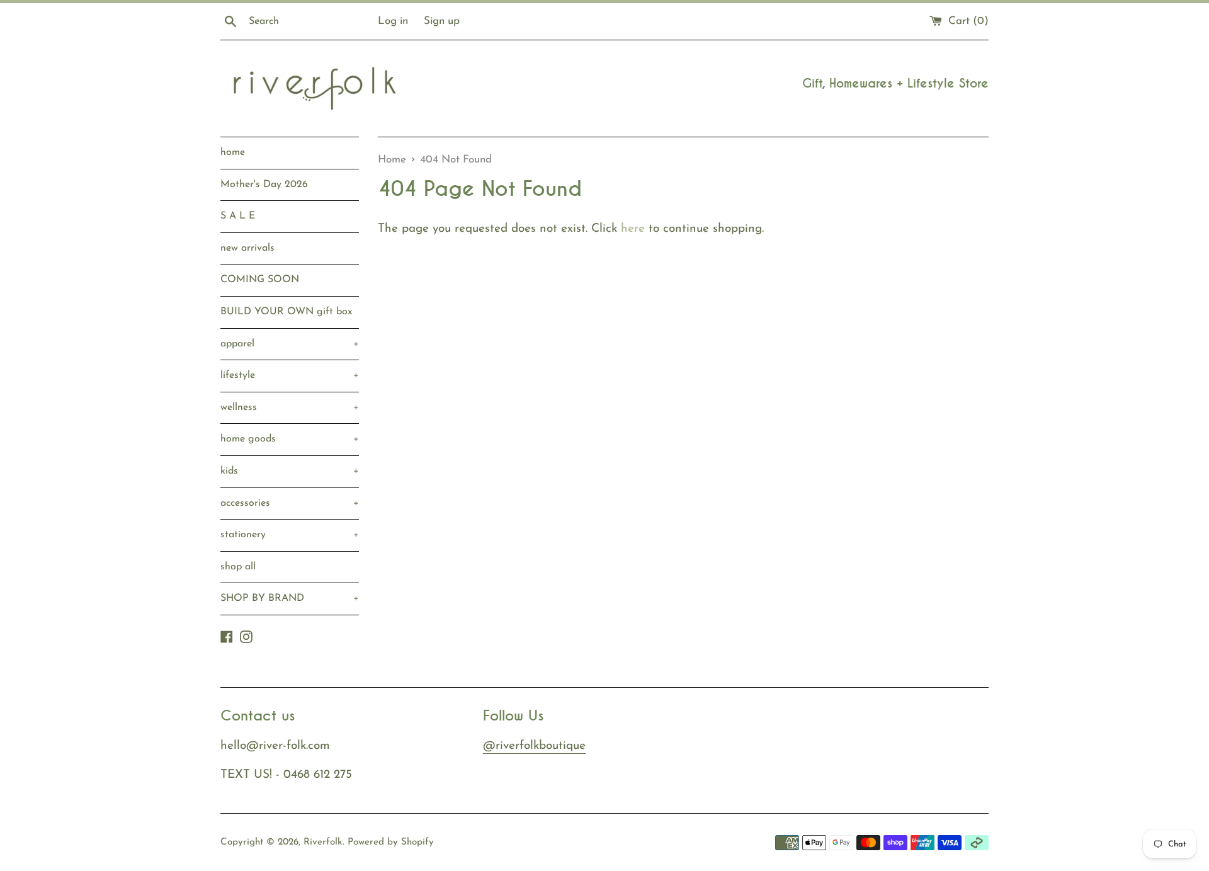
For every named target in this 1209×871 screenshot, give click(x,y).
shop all (238, 567)
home (232, 152)
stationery (289, 535)
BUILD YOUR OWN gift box (286, 312)
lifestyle (289, 375)
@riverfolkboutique (534, 746)
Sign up (442, 21)
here (633, 229)
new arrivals (247, 248)
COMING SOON (259, 280)
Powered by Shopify (391, 842)
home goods (289, 439)
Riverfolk (323, 842)
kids (289, 471)
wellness (289, 407)
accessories (289, 503)
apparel (289, 344)
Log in (393, 21)
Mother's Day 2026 (264, 184)
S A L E (237, 216)
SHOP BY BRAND (289, 598)
